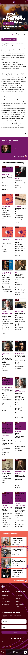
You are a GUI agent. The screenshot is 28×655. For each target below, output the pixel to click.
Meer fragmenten (19, 156)
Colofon (18, 598)
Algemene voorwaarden (8, 642)
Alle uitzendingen (19, 580)
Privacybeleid (19, 642)
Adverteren (19, 595)
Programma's (5, 604)
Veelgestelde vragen (19, 605)
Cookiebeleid (4, 646)
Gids (2, 598)
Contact (18, 601)
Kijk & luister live (5, 601)
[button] (25, 652)
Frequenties (4, 595)
